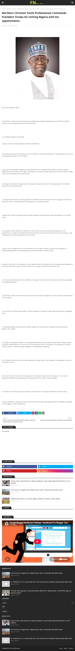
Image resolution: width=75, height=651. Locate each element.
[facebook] (19, 466)
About (65, 648)
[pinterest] (19, 471)
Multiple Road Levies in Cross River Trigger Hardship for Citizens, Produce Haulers (35, 499)
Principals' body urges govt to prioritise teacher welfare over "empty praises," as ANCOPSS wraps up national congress (41, 592)
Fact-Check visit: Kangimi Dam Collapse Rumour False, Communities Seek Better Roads (37, 490)
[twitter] (55, 466)
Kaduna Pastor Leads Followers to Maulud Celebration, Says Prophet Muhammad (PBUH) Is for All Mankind (40, 482)
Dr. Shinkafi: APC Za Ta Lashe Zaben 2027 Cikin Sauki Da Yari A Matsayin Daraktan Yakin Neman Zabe (41, 582)
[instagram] (55, 471)
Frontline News (16, 648)
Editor (5, 25)
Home (3, 9)
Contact (71, 648)
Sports (38, 603)
